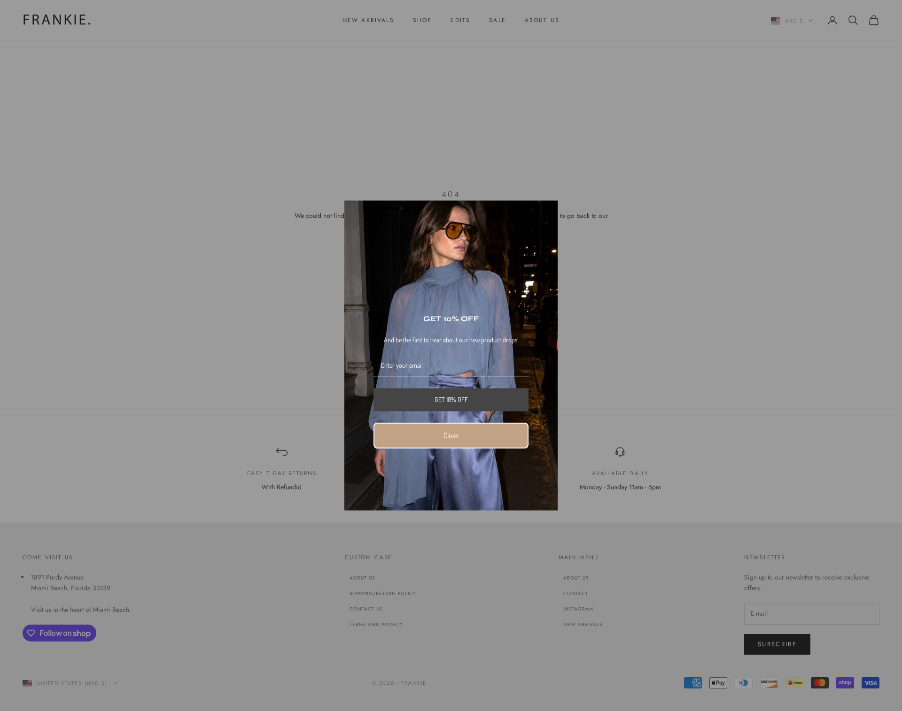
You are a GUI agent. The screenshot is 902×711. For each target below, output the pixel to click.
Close (451, 435)
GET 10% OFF (451, 399)
